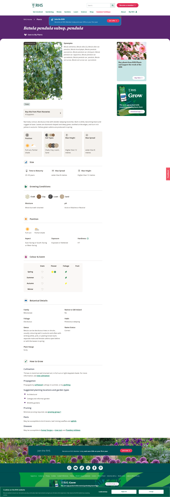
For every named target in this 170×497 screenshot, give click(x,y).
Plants (39, 19)
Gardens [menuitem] (67, 12)
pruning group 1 (54, 412)
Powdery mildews (73, 430)
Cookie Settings (103, 491)
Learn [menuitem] (76, 12)
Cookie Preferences (62, 476)
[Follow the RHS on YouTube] (75, 468)
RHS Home (28, 19)
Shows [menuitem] (59, 12)
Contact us (41, 476)
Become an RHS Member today (85, 451)
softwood (39, 385)
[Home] (37, 5)
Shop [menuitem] (92, 12)
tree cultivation (43, 376)
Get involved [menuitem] (38, 12)
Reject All (124, 491)
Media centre (121, 476)
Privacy (48, 476)
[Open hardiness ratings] (88, 238)
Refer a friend (101, 476)
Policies (72, 476)
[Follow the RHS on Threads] (88, 468)
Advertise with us (111, 476)
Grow (135, 95)
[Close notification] (120, 17)
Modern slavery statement (83, 476)
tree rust (58, 430)
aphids (73, 421)
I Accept (151, 491)
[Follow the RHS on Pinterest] (101, 468)
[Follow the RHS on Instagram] (69, 468)
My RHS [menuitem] (132, 12)
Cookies (53, 476)
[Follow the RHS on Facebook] (94, 468)
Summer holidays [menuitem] (103, 12)
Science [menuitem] (84, 12)
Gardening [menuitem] (50, 12)
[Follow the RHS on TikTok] (82, 468)
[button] (168, 174)
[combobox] (98, 5)
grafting (66, 385)
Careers (94, 476)
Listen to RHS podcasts (133, 476)
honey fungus (47, 430)
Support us (34, 476)
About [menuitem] (123, 12)
